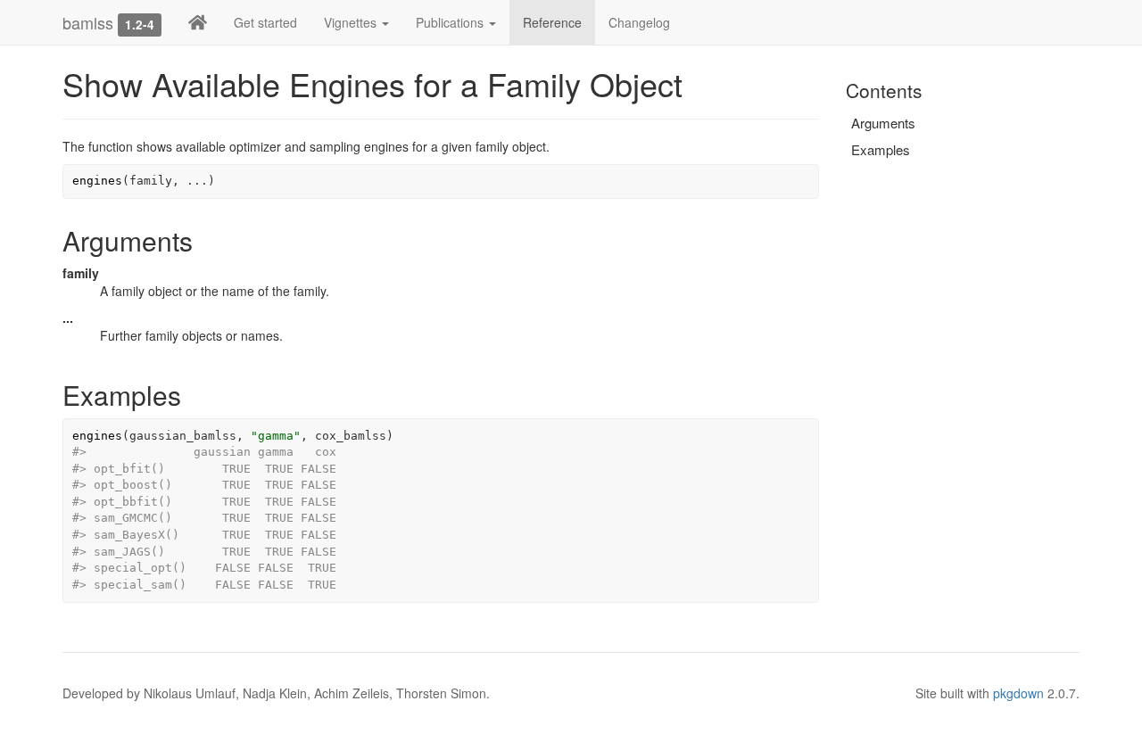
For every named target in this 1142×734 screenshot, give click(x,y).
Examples (880, 149)
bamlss (87, 22)
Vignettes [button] (352, 22)
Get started (265, 22)
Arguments (883, 122)
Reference (552, 22)
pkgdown (1018, 693)
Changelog (639, 22)
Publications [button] (451, 22)
